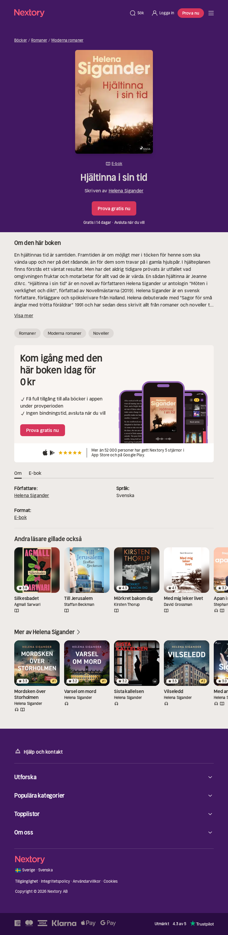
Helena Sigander (126, 191)
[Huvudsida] (211, 13)
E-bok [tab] (35, 473)
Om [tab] (18, 473)
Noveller (101, 333)
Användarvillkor (87, 881)
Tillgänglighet (26, 881)
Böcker (20, 40)
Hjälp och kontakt (43, 752)
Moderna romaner (67, 40)
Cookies (111, 881)
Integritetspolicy (55, 881)
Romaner (39, 40)
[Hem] (70, 13)
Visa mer (23, 315)
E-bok (20, 517)
